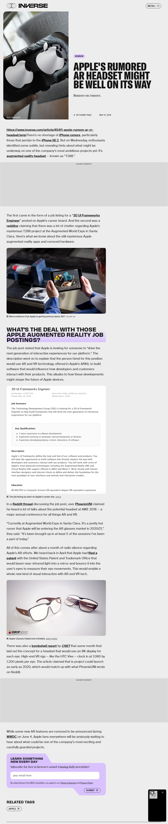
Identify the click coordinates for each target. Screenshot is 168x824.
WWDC (12, 737)
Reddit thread (23, 504)
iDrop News (51, 639)
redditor (12, 226)
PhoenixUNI (83, 504)
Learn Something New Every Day (26, 759)
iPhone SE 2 (50, 140)
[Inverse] (33, 6)
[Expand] (151, 792)
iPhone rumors (69, 135)
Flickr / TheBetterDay (13, 117)
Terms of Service (68, 783)
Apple (58, 497)
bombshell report (44, 646)
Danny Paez (85, 115)
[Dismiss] (162, 792)
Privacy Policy (86, 783)
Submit (90, 790)
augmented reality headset (26, 156)
